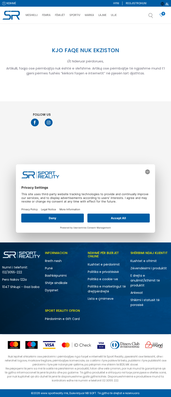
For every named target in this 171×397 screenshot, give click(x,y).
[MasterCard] (14, 345)
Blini (101, 43)
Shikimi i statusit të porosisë (145, 302)
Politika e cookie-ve (103, 279)
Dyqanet (51, 290)
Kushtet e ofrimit (143, 261)
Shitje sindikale (56, 283)
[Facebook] (35, 122)
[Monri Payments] (154, 345)
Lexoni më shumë (110, 28)
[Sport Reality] (11, 15)
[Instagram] (49, 122)
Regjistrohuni (136, 3)
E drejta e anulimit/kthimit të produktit (145, 280)
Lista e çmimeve (101, 298)
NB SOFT (90, 393)
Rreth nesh (53, 261)
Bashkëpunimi (56, 275)
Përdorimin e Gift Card (62, 319)
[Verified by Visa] (101, 345)
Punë (49, 268)
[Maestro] (31, 345)
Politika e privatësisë (103, 272)
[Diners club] (125, 345)
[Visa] (49, 345)
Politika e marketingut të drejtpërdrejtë (107, 289)
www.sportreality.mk (54, 393)
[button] (155, 17)
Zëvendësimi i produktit (148, 268)
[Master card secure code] (76, 345)
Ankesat (136, 292)
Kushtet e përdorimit (104, 264)
